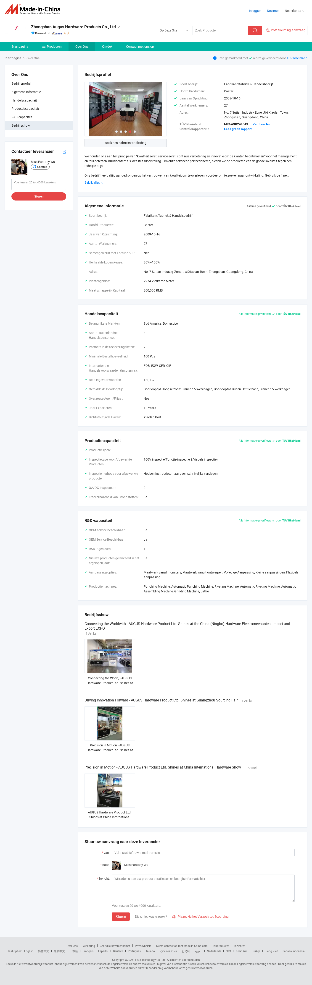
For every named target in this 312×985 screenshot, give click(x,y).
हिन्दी (228, 951)
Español (103, 951)
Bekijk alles (92, 182)
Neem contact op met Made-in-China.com (182, 946)
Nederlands (214, 951)
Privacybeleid (143, 946)
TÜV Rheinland (297, 58)
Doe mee (273, 10)
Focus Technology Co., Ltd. (149, 960)
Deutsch (118, 951)
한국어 (186, 951)
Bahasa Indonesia (294, 951)
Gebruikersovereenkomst (115, 946)
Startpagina (19, 46)
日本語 (74, 951)
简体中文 (43, 951)
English (28, 951)
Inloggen (255, 10)
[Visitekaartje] (64, 151)
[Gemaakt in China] (34, 9)
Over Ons (81, 46)
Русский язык (168, 951)
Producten (54, 46)
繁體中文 (59, 951)
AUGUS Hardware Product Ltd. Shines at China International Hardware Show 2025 (110, 817)
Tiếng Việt (271, 951)
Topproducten (221, 946)
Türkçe (256, 951)
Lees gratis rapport (238, 129)
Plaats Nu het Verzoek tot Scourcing (200, 916)
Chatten (42, 167)
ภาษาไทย (241, 951)
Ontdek (107, 46)
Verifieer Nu (261, 124)
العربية (198, 951)
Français (88, 951)
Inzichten (240, 946)
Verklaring (88, 946)
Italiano (150, 951)
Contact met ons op (140, 46)
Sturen (39, 196)
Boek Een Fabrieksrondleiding (125, 143)
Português (134, 951)
